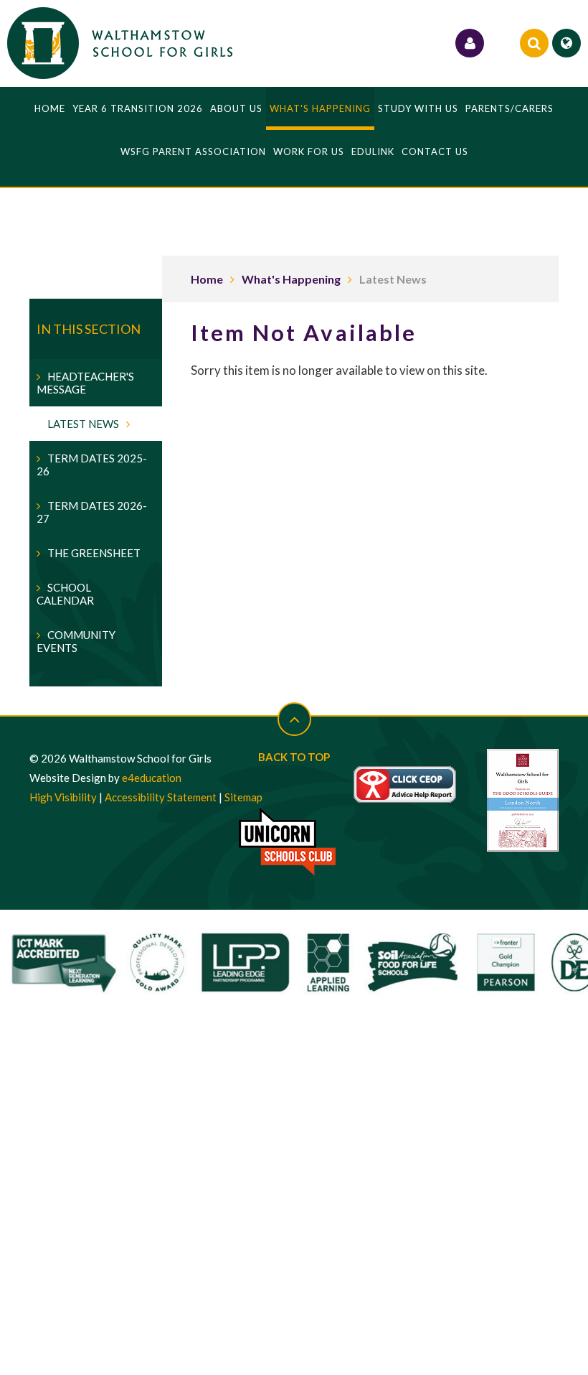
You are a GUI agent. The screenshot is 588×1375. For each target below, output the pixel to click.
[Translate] (566, 43)
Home (207, 279)
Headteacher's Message (85, 383)
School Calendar (65, 594)
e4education (151, 777)
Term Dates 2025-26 (92, 464)
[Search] (534, 43)
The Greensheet (94, 552)
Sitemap (243, 797)
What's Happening (291, 279)
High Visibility (63, 797)
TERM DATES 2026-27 (92, 512)
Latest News (393, 279)
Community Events (76, 641)
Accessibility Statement (161, 797)
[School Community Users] (469, 43)
